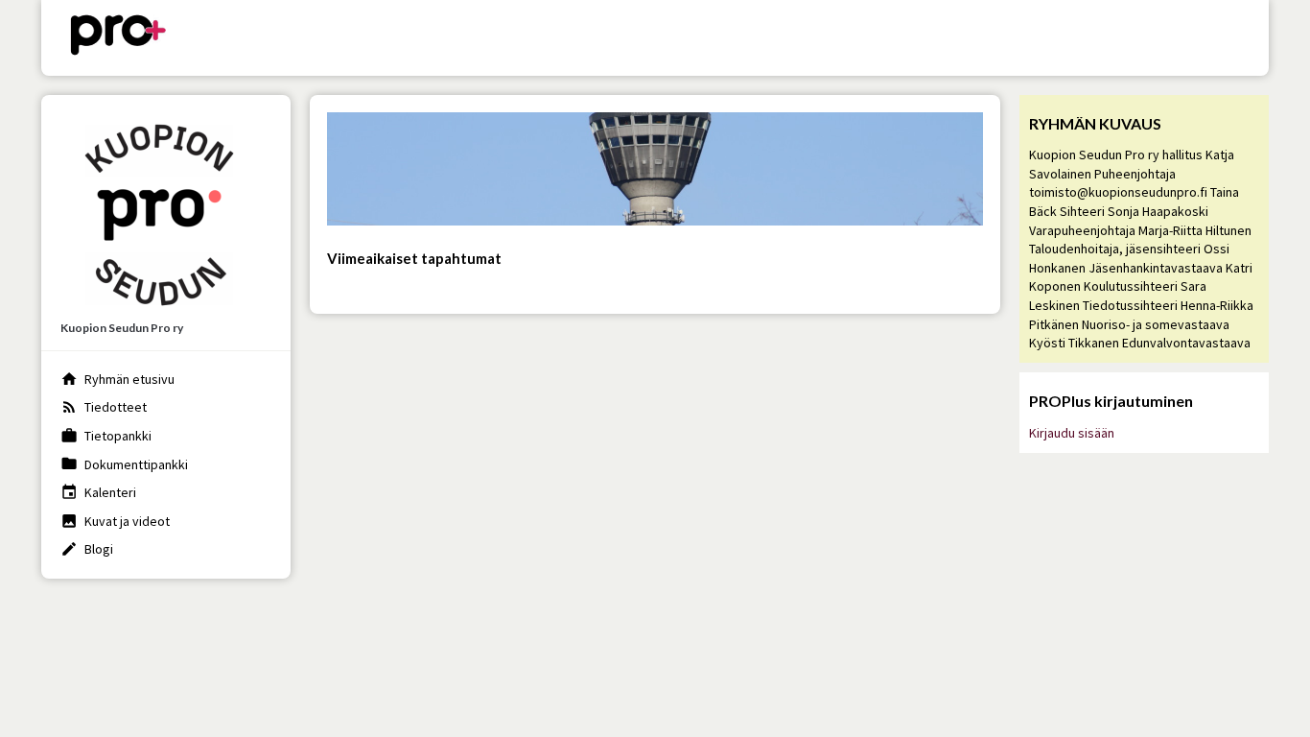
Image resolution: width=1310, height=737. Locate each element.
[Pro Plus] (118, 37)
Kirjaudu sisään (1071, 432)
